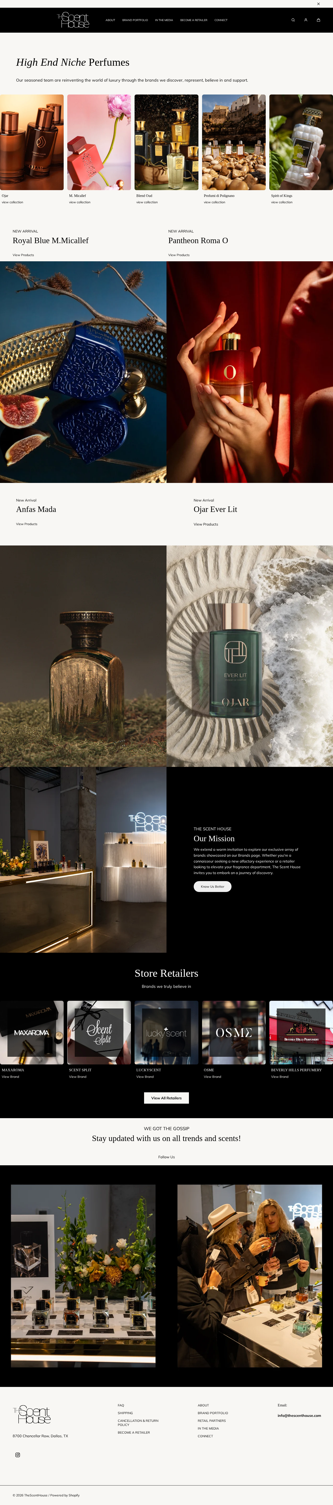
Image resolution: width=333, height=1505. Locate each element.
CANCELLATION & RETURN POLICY (138, 1423)
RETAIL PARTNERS (212, 1421)
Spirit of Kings (281, 196)
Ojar (5, 196)
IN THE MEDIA (164, 20)
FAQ (121, 1405)
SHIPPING (125, 1413)
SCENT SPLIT (80, 1070)
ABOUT (110, 20)
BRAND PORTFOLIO (135, 20)
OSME (209, 1070)
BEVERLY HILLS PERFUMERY (296, 1070)
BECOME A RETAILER (193, 20)
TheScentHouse (36, 1495)
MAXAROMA (13, 1070)
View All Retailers (166, 1098)
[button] (318, 20)
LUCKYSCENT (148, 1070)
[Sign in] (306, 20)
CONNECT (221, 20)
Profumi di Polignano (219, 196)
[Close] (318, 4)
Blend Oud (144, 196)
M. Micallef (77, 196)
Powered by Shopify (65, 1495)
